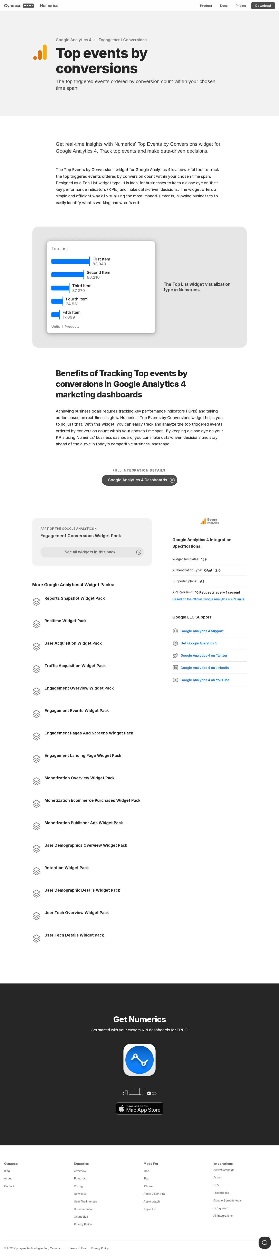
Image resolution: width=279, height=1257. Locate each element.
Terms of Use (77, 1248)
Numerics (49, 5)
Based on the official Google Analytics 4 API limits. (208, 599)
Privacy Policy (100, 1248)
